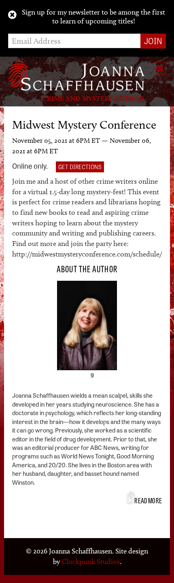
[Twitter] (81, 378)
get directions (80, 167)
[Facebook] (69, 378)
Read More (148, 500)
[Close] (12, 15)
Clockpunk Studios (91, 561)
